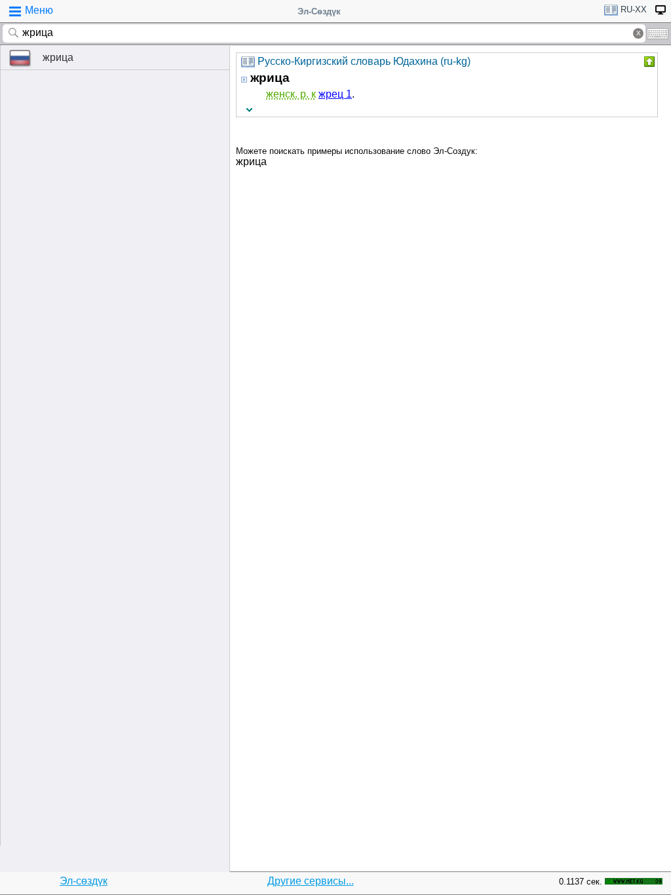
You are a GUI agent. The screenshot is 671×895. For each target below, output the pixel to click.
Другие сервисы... (310, 880)
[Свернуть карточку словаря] (648, 61)
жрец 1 (335, 94)
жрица (58, 57)
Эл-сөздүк (83, 880)
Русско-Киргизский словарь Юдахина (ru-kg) (364, 61)
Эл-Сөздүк (319, 11)
